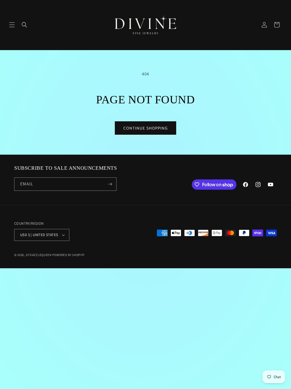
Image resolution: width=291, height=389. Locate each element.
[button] (12, 25)
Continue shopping (145, 128)
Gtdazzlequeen (39, 255)
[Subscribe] (110, 184)
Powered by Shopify (68, 255)
